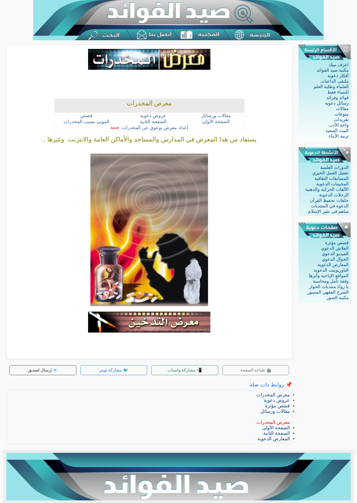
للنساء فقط (338, 92)
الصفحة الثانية (276, 433)
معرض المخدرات (273, 394)
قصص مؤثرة (337, 242)
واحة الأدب (339, 125)
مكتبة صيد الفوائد (333, 70)
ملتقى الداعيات (334, 81)
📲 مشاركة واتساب (185, 370)
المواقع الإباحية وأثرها (329, 275)
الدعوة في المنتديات (330, 205)
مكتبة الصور (338, 297)
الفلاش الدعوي (335, 248)
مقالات (342, 108)
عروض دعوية (277, 400)
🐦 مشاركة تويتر (113, 370)
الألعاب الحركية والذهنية (327, 189)
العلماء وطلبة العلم (331, 86)
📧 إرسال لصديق (43, 370)
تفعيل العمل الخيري (330, 172)
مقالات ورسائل (275, 411)
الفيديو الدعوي (335, 253)
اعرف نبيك (339, 64)
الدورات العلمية (334, 167)
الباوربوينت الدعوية (331, 270)
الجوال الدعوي (335, 259)
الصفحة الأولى (276, 427)
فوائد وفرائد (337, 97)
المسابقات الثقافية (331, 178)
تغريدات (341, 119)
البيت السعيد (337, 130)
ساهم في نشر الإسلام (328, 211)
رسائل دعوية (337, 103)
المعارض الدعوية (333, 264)
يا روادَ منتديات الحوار (329, 286)
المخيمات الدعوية (332, 183)
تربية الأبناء (339, 136)
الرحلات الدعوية (334, 194)
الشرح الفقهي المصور (328, 292)
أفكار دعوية (338, 75)
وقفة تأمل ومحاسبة (331, 281)
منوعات (342, 114)
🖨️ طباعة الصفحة (256, 370)
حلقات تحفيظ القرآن (329, 200)
